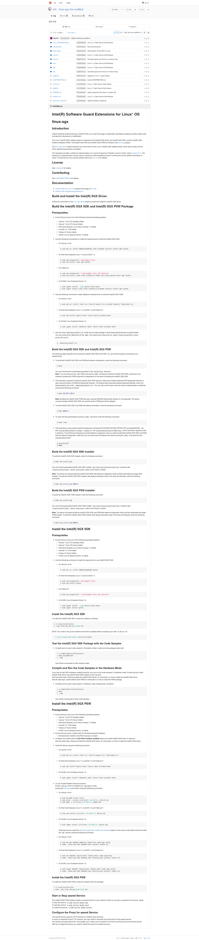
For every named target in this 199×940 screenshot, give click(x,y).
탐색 (60, 3)
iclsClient (66, 788)
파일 (54, 16)
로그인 (147, 3)
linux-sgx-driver (61, 146)
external (55, 59)
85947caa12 (81, 76)
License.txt (56, 84)
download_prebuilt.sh (60, 101)
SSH (121, 32)
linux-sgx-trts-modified (71, 9)
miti (54, 9)
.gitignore (56, 76)
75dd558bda (81, 42)
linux (54, 63)
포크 (142, 9)
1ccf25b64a (81, 84)
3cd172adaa (81, 80)
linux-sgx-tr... (72, 32)
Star (130, 9)
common (56, 55)
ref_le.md (96, 157)
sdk (54, 72)
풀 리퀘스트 (79, 16)
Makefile (55, 88)
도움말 (68, 3)
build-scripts (57, 51)
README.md (57, 92)
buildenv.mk (57, 96)
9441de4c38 (81, 51)
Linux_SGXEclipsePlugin (61, 42)
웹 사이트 (147, 938)
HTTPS (116, 32)
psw (54, 67)
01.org (94, 188)
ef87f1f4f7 (81, 47)
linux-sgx (121, 142)
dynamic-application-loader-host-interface (95, 830)
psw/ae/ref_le (136, 153)
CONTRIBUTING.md (59, 80)
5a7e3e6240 (65, 38)
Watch (116, 9)
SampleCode (57, 47)
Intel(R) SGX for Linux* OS (65, 188)
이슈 (64, 16)
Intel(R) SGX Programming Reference (69, 191)
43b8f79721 (81, 59)
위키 (92, 16)
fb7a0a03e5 (81, 92)
